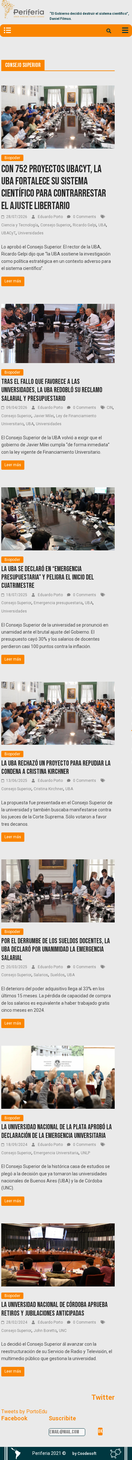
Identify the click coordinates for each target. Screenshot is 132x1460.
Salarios (41, 975)
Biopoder (12, 158)
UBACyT (8, 233)
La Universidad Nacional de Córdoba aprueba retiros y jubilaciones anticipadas (54, 1309)
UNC (63, 1330)
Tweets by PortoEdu (24, 1411)
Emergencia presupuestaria (58, 603)
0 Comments (84, 217)
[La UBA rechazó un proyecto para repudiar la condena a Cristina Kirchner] (58, 686)
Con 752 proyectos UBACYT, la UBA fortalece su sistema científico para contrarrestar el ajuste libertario (53, 187)
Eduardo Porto (51, 217)
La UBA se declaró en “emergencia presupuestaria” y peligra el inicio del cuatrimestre (47, 577)
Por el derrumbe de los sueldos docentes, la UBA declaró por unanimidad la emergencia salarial (55, 949)
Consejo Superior (55, 225)
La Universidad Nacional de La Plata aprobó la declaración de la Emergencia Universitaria (56, 1131)
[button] (84, 1453)
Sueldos (57, 975)
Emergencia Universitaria (56, 1153)
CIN (110, 407)
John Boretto (45, 1330)
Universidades (31, 233)
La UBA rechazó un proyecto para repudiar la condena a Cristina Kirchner (56, 767)
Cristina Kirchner (48, 789)
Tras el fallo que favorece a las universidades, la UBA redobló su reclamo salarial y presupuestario (51, 390)
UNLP (85, 1153)
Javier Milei (44, 416)
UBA (102, 225)
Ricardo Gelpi (84, 225)
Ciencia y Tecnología (19, 225)
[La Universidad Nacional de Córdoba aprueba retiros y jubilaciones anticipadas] (58, 1227)
